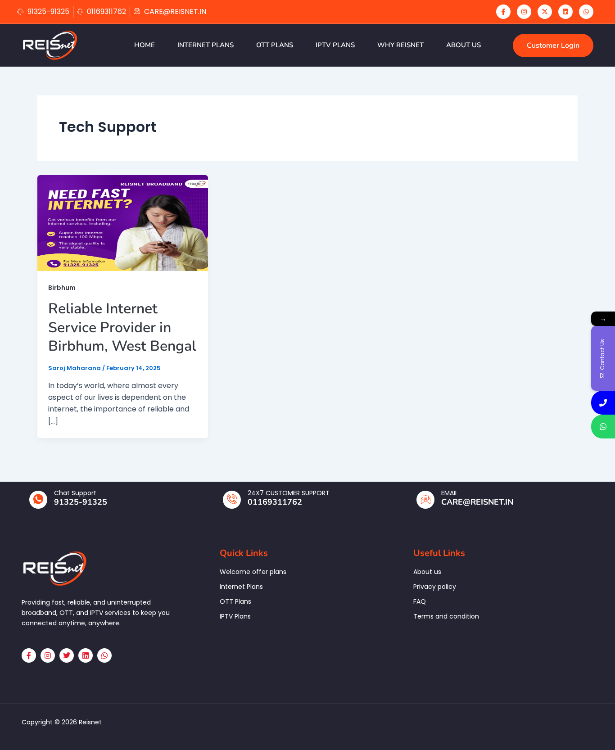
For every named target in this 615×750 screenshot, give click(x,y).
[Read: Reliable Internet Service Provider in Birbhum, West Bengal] (122, 222)
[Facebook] (503, 12)
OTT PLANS (274, 45)
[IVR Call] (603, 403)
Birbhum (62, 287)
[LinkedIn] (565, 12)
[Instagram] (524, 12)
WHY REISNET (400, 45)
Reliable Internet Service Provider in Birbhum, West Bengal (122, 327)
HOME (144, 45)
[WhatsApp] (586, 12)
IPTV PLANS (335, 45)
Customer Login (553, 45)
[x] (545, 12)
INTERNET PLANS (205, 45)
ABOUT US (463, 45)
